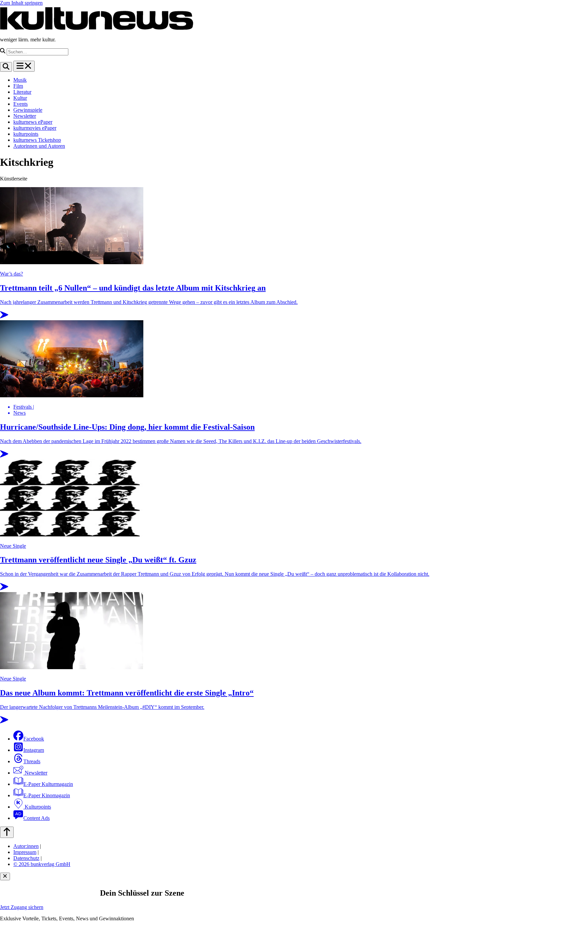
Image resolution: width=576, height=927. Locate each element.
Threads (31, 761)
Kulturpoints (37, 807)
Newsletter (24, 116)
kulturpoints (25, 134)
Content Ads (36, 818)
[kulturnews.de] (96, 28)
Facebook (33, 739)
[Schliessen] (5, 876)
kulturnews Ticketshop (37, 140)
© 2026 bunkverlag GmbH (41, 864)
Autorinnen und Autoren (39, 146)
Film (18, 86)
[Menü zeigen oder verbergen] (24, 66)
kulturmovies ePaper (34, 128)
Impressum (24, 852)
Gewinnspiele (27, 110)
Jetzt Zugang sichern (21, 907)
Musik (20, 80)
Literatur (22, 92)
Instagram (33, 750)
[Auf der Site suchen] (6, 67)
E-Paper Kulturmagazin (48, 784)
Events (20, 104)
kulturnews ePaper (32, 122)
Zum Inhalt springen (21, 3)
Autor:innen (26, 846)
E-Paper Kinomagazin (46, 795)
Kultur (20, 98)
